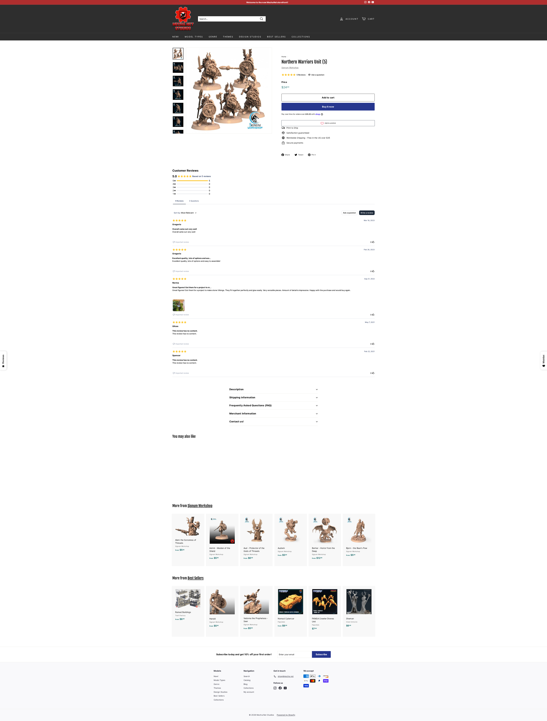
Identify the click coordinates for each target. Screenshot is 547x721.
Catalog (247, 680)
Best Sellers (276, 36)
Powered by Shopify (286, 715)
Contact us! (236, 421)
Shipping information (242, 397)
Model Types (194, 36)
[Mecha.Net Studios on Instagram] (275, 688)
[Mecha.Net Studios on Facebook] (280, 688)
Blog (246, 684)
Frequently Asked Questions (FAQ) (250, 405)
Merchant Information (242, 413)
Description (236, 389)
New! (175, 36)
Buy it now (328, 106)
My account (249, 692)
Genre (213, 36)
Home (283, 57)
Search (247, 676)
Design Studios (250, 36)
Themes (228, 36)
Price (284, 82)
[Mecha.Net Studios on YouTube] (285, 688)
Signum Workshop (290, 67)
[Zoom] (229, 90)
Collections (301, 36)
